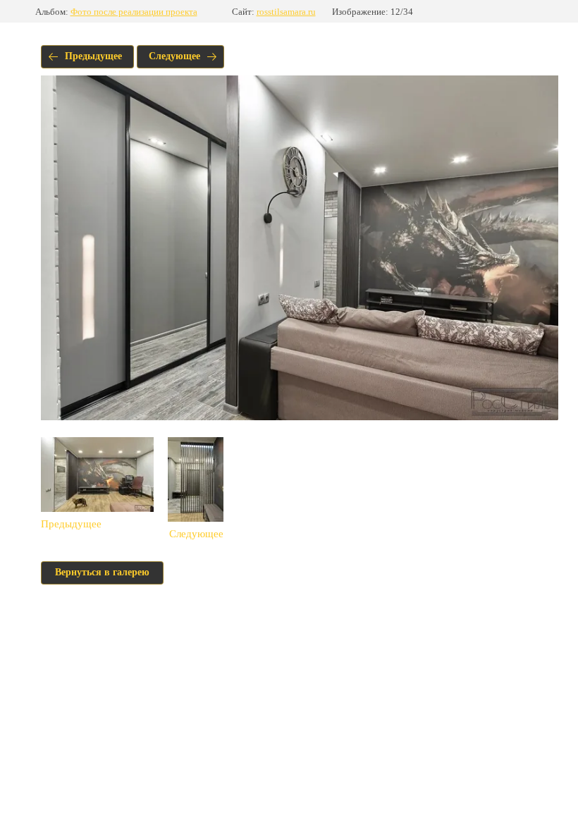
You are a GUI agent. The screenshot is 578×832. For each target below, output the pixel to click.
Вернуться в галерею (102, 572)
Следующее (174, 56)
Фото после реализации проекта (133, 11)
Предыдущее (93, 56)
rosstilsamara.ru (286, 11)
